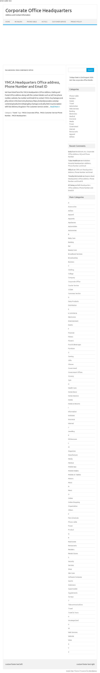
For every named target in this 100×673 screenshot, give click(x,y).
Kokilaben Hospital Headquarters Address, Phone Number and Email (79, 163)
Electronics (73, 114)
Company (71, 277)
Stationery (71, 585)
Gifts (70, 360)
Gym (69, 380)
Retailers (18, 22)
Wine (70, 640)
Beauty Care (72, 250)
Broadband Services (75, 254)
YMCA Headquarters (19, 115)
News (70, 490)
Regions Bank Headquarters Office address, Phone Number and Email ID (81, 178)
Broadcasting (73, 258)
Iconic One (70, 671)
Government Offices (75, 372)
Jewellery (71, 431)
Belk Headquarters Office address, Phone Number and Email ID (80, 187)
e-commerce (72, 313)
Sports (70, 581)
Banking (72, 111)
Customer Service (59, 22)
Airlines (72, 137)
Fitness (70, 337)
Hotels (44, 22)
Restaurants (73, 131)
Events (70, 325)
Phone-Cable (74, 96)
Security (71, 561)
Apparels (71, 218)
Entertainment (73, 321)
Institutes (71, 415)
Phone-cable (32, 22)
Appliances (72, 222)
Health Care (72, 388)
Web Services (74, 108)
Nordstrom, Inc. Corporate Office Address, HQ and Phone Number (81, 154)
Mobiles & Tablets (74, 474)
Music (70, 482)
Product (71, 530)
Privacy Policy (76, 22)
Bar (69, 246)
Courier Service (73, 285)
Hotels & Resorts (74, 404)
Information (72, 411)
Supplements (72, 593)
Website (71, 636)
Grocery (71, 376)
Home (7, 22)
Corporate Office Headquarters (38, 10)
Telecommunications (75, 604)
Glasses (71, 364)
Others (70, 510)
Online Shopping (74, 502)
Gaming (71, 356)
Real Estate (72, 541)
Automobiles (72, 226)
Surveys (71, 597)
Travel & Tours (73, 612)
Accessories (72, 207)
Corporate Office (74, 281)
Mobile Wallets (73, 471)
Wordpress (93, 671)
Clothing (71, 270)
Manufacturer (73, 455)
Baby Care (71, 238)
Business (71, 262)
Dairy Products (73, 301)
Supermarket (72, 589)
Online (70, 498)
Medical (72, 116)
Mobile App (72, 467)
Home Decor (72, 392)
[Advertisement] (50, 45)
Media (71, 121)
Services (71, 565)
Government (73, 126)
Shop (70, 569)
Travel (14, 112)
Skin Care (71, 573)
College (70, 274)
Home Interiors (73, 396)
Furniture (71, 348)
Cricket (70, 289)
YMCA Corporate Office (30, 112)
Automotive (73, 106)
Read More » (55, 107)
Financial (71, 333)
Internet (72, 129)
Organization (72, 506)
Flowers (71, 341)
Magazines (72, 451)
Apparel (72, 134)
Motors (70, 478)
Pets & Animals (73, 518)
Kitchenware (72, 439)
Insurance (72, 119)
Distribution (72, 305)
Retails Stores (73, 553)
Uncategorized (73, 620)
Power (71, 124)
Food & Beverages (74, 344)
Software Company (75, 577)
